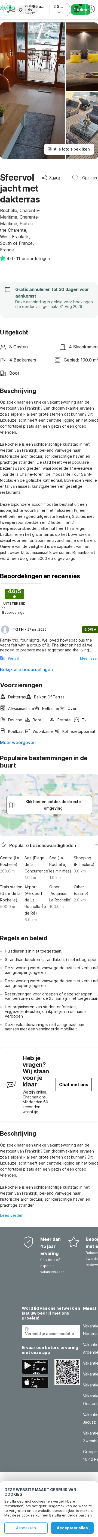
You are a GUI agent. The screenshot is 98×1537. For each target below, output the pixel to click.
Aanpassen (26, 1528)
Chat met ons (73, 1084)
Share (54, 177)
